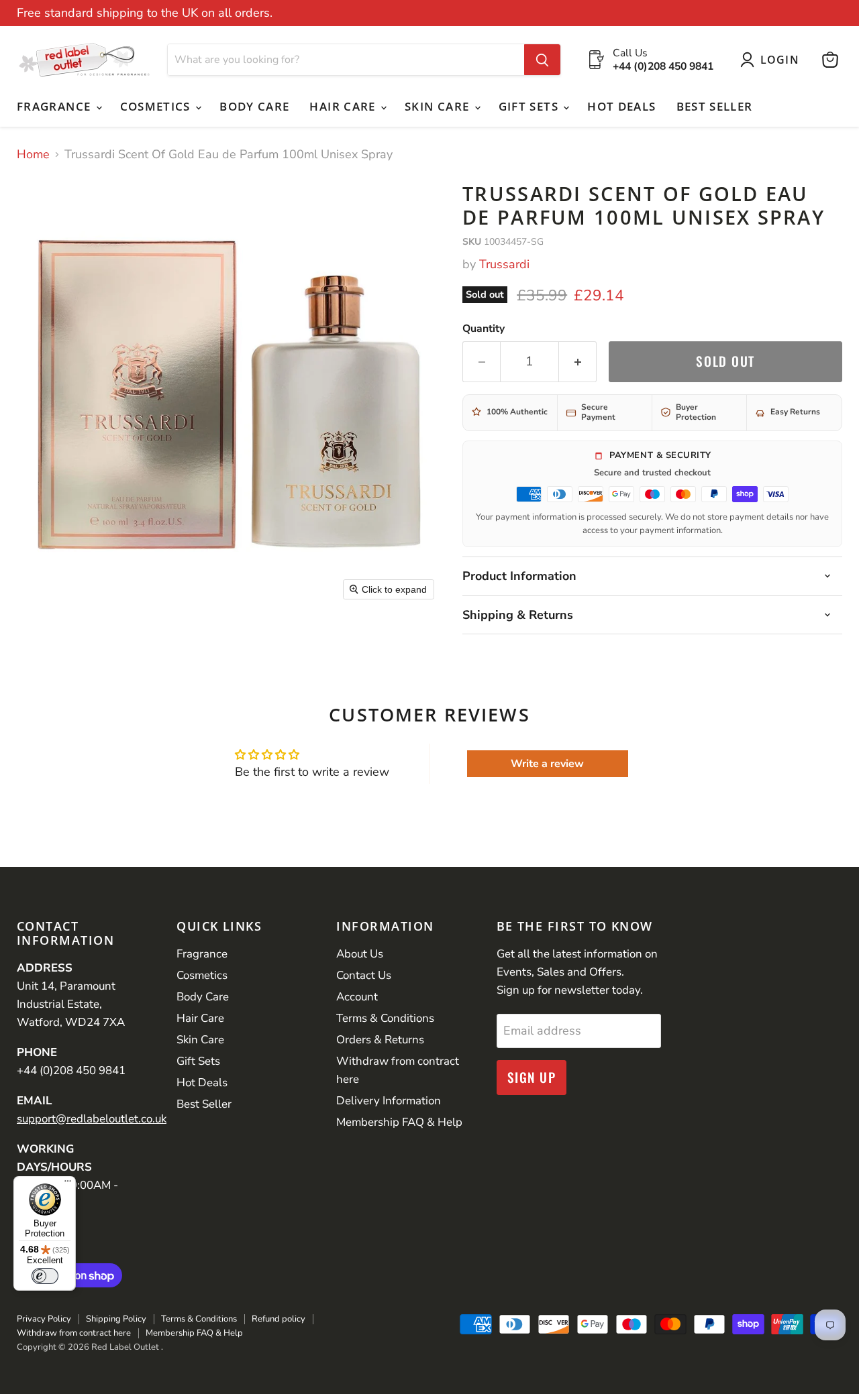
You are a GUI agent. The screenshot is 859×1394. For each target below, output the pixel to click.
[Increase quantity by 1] (578, 361)
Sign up (531, 1077)
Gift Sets (530, 106)
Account (357, 996)
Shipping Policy (116, 1319)
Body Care (254, 106)
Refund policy (278, 1319)
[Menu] (68, 1184)
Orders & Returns (380, 1039)
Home (33, 155)
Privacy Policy (44, 1319)
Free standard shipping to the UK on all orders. (144, 13)
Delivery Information (388, 1100)
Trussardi (504, 264)
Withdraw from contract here (74, 1333)
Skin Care (439, 106)
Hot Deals (621, 106)
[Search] (542, 59)
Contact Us (363, 975)
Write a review (547, 763)
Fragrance (56, 106)
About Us (359, 954)
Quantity (483, 329)
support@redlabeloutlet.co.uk (91, 1118)
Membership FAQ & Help (399, 1122)
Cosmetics (157, 106)
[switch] (45, 1276)
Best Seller (714, 106)
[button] (772, 60)
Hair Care (344, 106)
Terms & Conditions (385, 1018)
